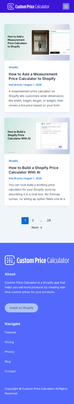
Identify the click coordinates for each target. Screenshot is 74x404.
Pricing (9, 342)
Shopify (13, 67)
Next (37, 227)
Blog (8, 361)
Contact (10, 371)
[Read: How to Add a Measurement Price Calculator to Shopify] (36, 42)
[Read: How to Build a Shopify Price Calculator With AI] (36, 135)
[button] (66, 6)
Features (10, 332)
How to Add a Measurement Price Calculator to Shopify (33, 76)
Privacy (9, 351)
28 (49, 220)
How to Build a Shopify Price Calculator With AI (33, 169)
